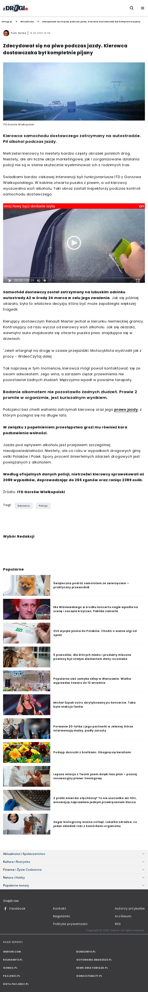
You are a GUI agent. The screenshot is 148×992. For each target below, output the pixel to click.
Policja (43, 505)
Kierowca (24, 505)
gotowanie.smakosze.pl (94, 959)
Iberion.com (12, 951)
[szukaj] (132, 8)
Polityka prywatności (70, 924)
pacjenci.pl (11, 976)
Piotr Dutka (18, 33)
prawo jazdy (126, 409)
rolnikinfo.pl (13, 959)
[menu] (142, 8)
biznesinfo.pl (86, 951)
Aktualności (27, 21)
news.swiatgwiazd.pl (92, 967)
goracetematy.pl (89, 976)
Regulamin (61, 916)
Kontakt (59, 908)
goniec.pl (10, 967)
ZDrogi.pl (7, 21)
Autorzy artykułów (130, 908)
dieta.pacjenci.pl (16, 984)
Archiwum (123, 916)
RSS (118, 924)
